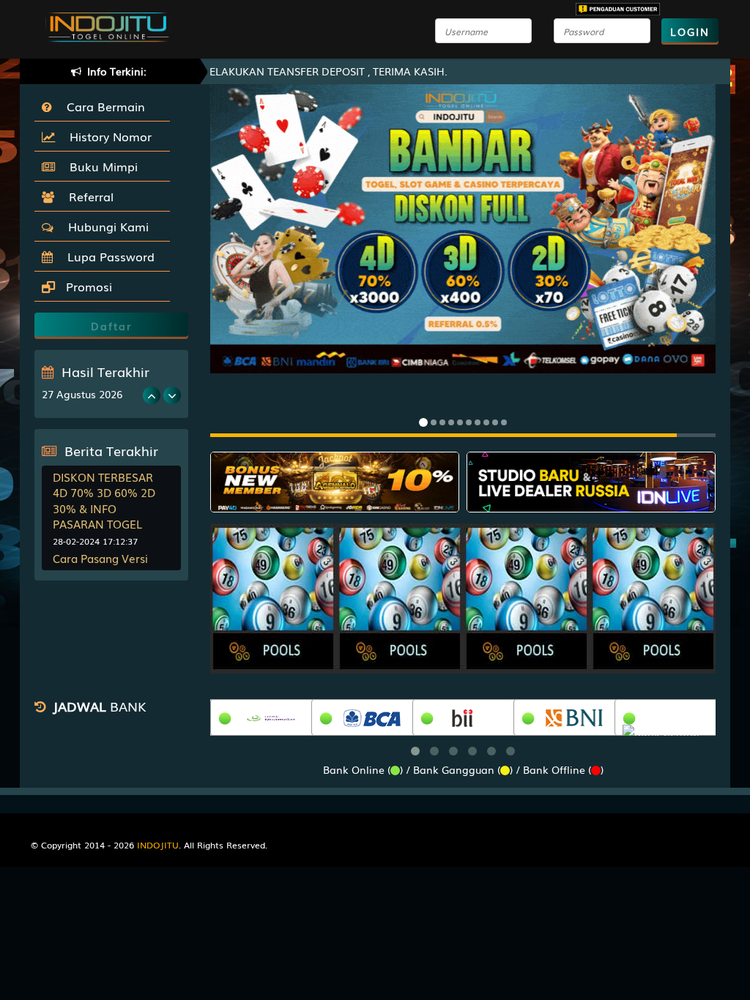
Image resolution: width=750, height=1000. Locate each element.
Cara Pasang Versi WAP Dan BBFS (100, 565)
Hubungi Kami (105, 226)
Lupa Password (107, 256)
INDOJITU (158, 844)
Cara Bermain (102, 106)
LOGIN (690, 31)
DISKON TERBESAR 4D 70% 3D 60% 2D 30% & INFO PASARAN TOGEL (104, 500)
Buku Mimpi (100, 166)
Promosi (87, 286)
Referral (88, 196)
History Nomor (107, 136)
